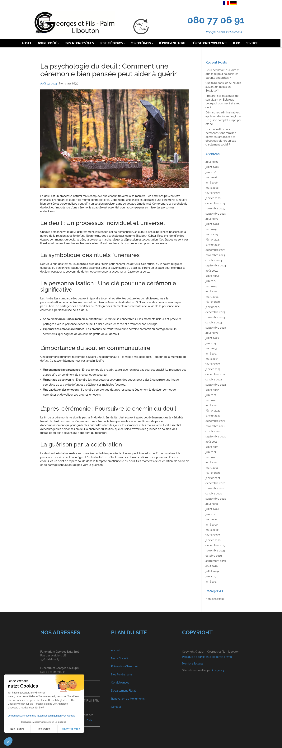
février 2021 (212, 472)
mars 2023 (212, 358)
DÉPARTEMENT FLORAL (172, 43)
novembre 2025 (215, 208)
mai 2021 (210, 457)
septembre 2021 (215, 436)
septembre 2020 (215, 498)
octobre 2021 (213, 431)
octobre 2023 (213, 322)
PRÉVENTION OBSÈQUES (79, 43)
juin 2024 (210, 281)
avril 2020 (211, 524)
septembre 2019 (215, 560)
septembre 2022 (215, 384)
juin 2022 (210, 395)
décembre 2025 (215, 203)
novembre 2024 (215, 255)
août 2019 (211, 566)
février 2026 (212, 192)
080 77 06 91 (216, 20)
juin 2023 (210, 343)
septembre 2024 (215, 265)
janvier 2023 (212, 369)
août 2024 (211, 270)
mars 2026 (212, 187)
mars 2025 (212, 234)
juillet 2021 (212, 446)
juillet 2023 (212, 338)
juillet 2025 (212, 224)
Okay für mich (71, 728)
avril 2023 (211, 353)
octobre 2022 (213, 379)
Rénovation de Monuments (128, 698)
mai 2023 (211, 348)
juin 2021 (210, 452)
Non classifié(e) (68, 83)
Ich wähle (44, 728)
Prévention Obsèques (124, 666)
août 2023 (211, 332)
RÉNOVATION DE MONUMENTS (209, 43)
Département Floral (123, 690)
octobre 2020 (213, 493)
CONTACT (251, 43)
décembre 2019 (215, 545)
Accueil (115, 650)
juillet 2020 (212, 509)
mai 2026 (211, 177)
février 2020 (212, 534)
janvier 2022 (212, 415)
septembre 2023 (215, 327)
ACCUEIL (27, 43)
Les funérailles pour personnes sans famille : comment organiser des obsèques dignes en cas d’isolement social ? (220, 137)
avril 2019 (211, 581)
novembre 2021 (215, 426)
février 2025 (212, 239)
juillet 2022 (212, 389)
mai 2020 (211, 519)
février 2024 (212, 301)
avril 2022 (211, 405)
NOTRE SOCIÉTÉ (47, 43)
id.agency (218, 670)
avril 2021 (211, 462)
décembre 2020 (215, 483)
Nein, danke (17, 728)
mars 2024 (212, 296)
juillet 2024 (212, 275)
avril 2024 (211, 291)
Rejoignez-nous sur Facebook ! (224, 32)
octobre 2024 (213, 260)
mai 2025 (211, 229)
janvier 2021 (212, 477)
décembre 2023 (215, 312)
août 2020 (211, 503)
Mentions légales (192, 663)
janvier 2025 (212, 244)
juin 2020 (211, 514)
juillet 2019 (212, 571)
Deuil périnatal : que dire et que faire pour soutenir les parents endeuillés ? (222, 74)
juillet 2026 (212, 167)
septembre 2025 (215, 213)
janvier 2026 (212, 198)
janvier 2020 (213, 540)
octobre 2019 (213, 555)
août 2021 (211, 441)
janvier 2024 (212, 306)
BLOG (236, 43)
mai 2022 (211, 400)
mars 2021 (211, 467)
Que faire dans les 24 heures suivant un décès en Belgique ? (223, 86)
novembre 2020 (215, 488)
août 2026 (211, 161)
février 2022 (212, 410)
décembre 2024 (215, 249)
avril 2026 (211, 182)
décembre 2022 (215, 374)
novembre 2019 (215, 550)
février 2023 (212, 363)
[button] (8, 741)
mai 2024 (211, 286)
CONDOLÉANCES (141, 43)
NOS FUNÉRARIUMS (111, 43)
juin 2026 (210, 172)
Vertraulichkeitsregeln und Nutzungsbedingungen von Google (41, 715)
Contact (116, 706)
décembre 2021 (215, 420)
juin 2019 (210, 576)
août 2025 (211, 218)
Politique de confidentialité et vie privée (207, 656)
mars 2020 (212, 529)
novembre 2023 (215, 317)
